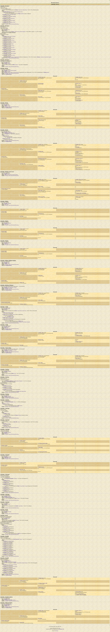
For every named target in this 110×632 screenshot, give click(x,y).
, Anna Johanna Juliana (8, 570)
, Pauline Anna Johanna (8, 40)
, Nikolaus (7, 396)
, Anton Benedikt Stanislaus (9, 16)
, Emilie (40, 362)
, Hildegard (6, 135)
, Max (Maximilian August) (10, 287)
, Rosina (19, 405)
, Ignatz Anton (7, 548)
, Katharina (7, 63)
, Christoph (5, 403)
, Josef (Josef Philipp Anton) (9, 314)
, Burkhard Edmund (5, 302)
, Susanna (6, 413)
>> (80, 96)
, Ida (5, 525)
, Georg (78, 196)
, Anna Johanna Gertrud (8, 312)
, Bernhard (23, 580)
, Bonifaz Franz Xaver (6, 188)
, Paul (10, 137)
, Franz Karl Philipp (8, 572)
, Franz (7, 29)
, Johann (78, 190)
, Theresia (7, 105)
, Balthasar (7, 203)
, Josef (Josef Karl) (8, 389)
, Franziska (7, 71)
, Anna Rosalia (7, 546)
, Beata (40, 151)
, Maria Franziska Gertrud (8, 317)
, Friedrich (7, 371)
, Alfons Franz (6, 138)
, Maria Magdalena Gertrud (9, 554)
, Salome (42, 443)
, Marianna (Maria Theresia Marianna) (11, 72)
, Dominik (4, 585)
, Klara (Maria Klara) (21, 391)
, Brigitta (4, 211)
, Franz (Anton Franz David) (9, 319)
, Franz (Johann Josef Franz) (20, 310)
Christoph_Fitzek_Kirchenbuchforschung (12, 66)
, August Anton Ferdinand (9, 36)
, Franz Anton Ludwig (8, 45)
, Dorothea (42, 451)
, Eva (6, 433)
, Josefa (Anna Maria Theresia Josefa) (12, 11)
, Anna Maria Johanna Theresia (10, 564)
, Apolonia (6, 484)
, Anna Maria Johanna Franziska (10, 566)
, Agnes (78, 278)
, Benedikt (21, 13)
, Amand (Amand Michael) (10, 70)
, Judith (42, 583)
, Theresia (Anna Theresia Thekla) (11, 174)
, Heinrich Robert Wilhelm (10, 53)
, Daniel (6, 416)
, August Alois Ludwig (9, 55)
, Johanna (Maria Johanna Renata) (20, 562)
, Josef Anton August (8, 43)
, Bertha (3, 88)
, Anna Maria (41, 196)
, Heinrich (22, 148)
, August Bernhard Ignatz (9, 20)
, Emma (6, 527)
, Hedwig (6, 531)
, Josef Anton (7, 385)
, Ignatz (46, 72)
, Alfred (7, 326)
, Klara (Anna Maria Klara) (21, 9)
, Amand (22, 80)
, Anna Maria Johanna (8, 541)
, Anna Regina (7, 387)
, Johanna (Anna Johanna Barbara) (18, 31)
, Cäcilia (3, 343)
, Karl (19, 533)
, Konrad (41, 158)
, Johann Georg (79, 179)
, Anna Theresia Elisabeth (9, 51)
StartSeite (56, 630)
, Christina (7, 496)
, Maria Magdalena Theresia (9, 550)
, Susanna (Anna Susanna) (10, 561)
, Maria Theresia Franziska (9, 568)
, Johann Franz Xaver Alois (9, 14)
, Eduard (78, 268)
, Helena (9, 397)
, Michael (18, 415)
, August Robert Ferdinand (9, 49)
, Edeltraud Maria (5, 620)
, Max (8, 133)
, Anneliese (8, 288)
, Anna (9, 132)
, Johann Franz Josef (8, 552)
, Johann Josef (7, 544)
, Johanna (15, 64)
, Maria (40, 96)
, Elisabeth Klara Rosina (9, 18)
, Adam (40, 190)
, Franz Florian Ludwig (8, 47)
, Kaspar (7, 504)
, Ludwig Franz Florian (8, 38)
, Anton (7, 62)
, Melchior (78, 591)
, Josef (6, 104)
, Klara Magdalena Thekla (9, 22)
